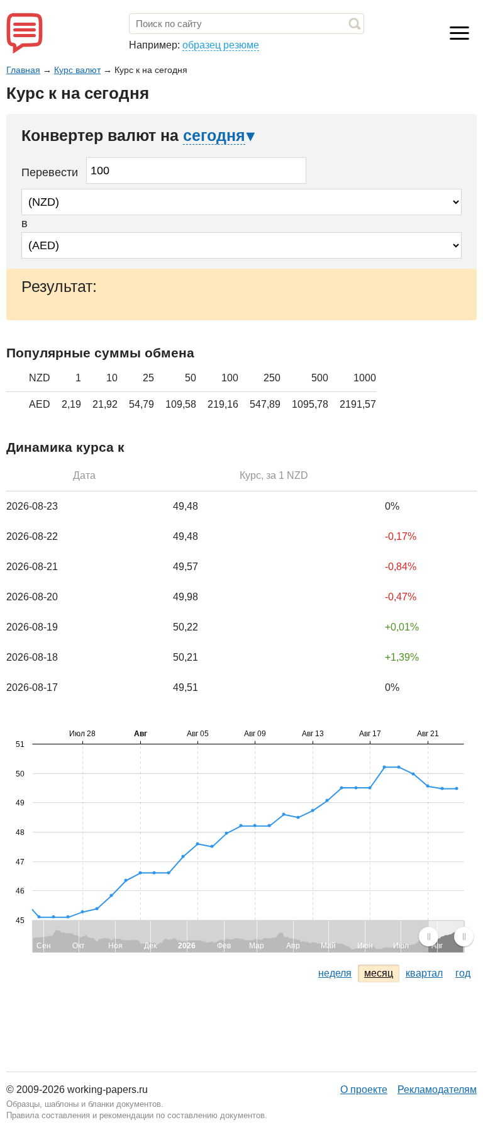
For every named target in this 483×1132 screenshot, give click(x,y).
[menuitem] (446, 936)
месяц (378, 973)
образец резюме (220, 45)
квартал (424, 973)
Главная (23, 70)
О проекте (363, 1089)
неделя (335, 973)
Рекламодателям (437, 1089)
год (462, 973)
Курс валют (77, 70)
